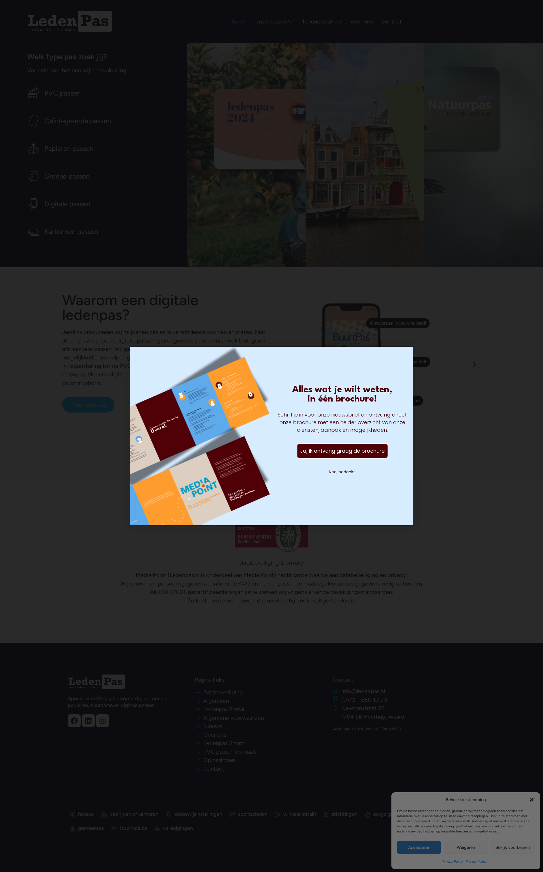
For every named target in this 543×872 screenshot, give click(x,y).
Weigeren (466, 847)
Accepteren (419, 847)
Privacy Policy (452, 862)
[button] (532, 799)
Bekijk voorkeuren (512, 847)
